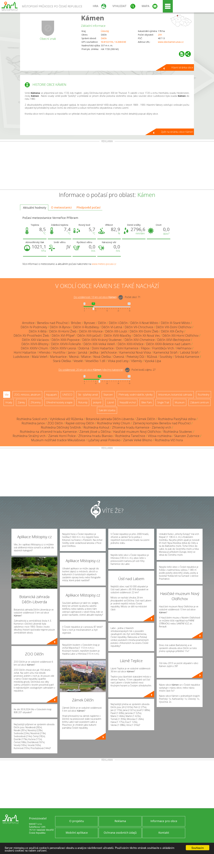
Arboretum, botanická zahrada (175, 394)
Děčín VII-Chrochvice (139, 327)
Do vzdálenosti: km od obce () (90, 370)
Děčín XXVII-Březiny (34, 344)
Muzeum (180, 402)
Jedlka (94, 352)
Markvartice (58, 357)
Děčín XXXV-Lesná (63, 348)
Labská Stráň (189, 352)
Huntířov (59, 352)
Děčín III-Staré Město (175, 323)
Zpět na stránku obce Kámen (177, 132)
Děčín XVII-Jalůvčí (89, 335)
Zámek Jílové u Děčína (95, 432)
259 (160, 34)
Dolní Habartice (103, 348)
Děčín (104, 38)
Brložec (76, 323)
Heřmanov (184, 348)
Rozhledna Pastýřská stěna (177, 419)
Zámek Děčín (145, 419)
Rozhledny (203, 394)
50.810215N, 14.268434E (113, 41)
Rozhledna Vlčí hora (169, 440)
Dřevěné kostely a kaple (59, 402)
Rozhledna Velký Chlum (113, 423)
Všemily (136, 361)
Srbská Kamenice (187, 357)
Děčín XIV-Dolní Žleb (144, 331)
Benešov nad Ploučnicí (52, 323)
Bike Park (146, 402)
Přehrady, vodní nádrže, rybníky (135, 394)
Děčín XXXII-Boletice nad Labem (168, 344)
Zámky (21, 402)
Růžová (152, 357)
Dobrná (83, 348)
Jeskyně (97, 402)
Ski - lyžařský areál (88, 394)
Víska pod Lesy (118, 361)
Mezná (74, 357)
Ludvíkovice (21, 357)
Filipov (145, 348)
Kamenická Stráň (165, 352)
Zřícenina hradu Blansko (95, 436)
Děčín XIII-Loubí (116, 331)
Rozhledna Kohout (96, 427)
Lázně (110, 402)
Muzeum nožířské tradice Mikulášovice (58, 440)
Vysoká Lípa (153, 361)
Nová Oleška (102, 357)
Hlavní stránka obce (182, 67)
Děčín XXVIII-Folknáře (66, 344)
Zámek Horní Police (62, 436)
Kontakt (163, 832)
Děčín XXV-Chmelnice (140, 340)
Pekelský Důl (135, 357)
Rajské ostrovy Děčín (80, 423)
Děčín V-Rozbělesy (86, 327)
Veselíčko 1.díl (95, 361)
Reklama (120, 821)
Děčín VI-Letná (112, 327)
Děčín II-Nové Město (144, 323)
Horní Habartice (25, 352)
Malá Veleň (39, 357)
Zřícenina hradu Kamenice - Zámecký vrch (141, 427)
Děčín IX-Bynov (60, 327)
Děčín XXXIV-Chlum (34, 348)
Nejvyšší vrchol (128, 402)
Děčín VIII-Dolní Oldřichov (173, 327)
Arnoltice (28, 323)
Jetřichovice (109, 352)
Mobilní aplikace (77, 832)
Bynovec (89, 323)
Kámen (92, 17)
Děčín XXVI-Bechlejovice (173, 340)
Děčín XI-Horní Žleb (62, 331)
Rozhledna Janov (33, 423)
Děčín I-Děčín (118, 323)
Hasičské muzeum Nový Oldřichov (137, 432)
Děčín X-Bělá (38, 331)
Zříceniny (36, 402)
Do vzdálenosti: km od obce (95, 297)
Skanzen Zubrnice (186, 436)
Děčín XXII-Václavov (35, 340)
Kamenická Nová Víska (135, 352)
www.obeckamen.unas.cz (170, 41)
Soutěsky (166, 357)
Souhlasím (197, 848)
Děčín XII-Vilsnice (91, 331)
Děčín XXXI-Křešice (131, 344)
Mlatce (86, 357)
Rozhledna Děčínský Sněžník (61, 427)
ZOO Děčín (55, 423)
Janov (72, 352)
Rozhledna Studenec (177, 432)
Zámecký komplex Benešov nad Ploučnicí (162, 423)
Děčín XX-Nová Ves (147, 335)
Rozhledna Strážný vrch (29, 436)
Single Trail (163, 402)
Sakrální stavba (107, 410)
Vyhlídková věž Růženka (66, 419)
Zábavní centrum (199, 402)
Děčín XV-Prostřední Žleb (31, 335)
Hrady (8, 402)
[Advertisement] (107, 166)
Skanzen (108, 394)
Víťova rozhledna (160, 436)
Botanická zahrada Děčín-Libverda (110, 419)
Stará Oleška (62, 361)
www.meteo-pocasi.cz (104, 264)
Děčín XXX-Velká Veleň (99, 344)
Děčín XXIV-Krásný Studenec (102, 340)
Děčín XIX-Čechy (172, 331)
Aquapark (51, 394)
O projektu (76, 821)
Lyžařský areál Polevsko (104, 440)
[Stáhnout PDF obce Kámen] (182, 54)
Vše (7, 394)
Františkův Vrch (163, 348)
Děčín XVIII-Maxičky (117, 335)
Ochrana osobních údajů (120, 832)
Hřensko (44, 352)
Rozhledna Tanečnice (130, 436)
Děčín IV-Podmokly (34, 327)
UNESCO (67, 394)
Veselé (78, 361)
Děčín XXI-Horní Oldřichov (180, 335)
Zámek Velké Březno (137, 440)
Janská (82, 352)
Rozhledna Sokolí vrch (32, 419)
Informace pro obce (163, 821)
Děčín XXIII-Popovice (66, 340)
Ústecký (105, 31)
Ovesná (118, 357)
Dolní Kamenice (127, 348)
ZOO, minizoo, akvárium (27, 394)
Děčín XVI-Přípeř (63, 335)
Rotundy (82, 402)
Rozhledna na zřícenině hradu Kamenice (48, 432)
